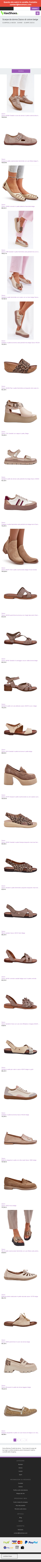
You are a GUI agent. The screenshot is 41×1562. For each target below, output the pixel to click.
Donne (20, 1468)
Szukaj (35, 8)
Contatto (20, 1483)
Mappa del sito (20, 1493)
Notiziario (20, 1529)
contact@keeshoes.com (20, 4)
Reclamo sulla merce (20, 1509)
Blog (20, 1517)
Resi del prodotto (20, 1505)
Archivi (20, 1521)
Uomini (20, 1471)
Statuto (21, 1486)
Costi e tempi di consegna (20, 1502)
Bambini (20, 1464)
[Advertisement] (20, 47)
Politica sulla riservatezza (20, 1490)
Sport (20, 1474)
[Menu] (38, 13)
